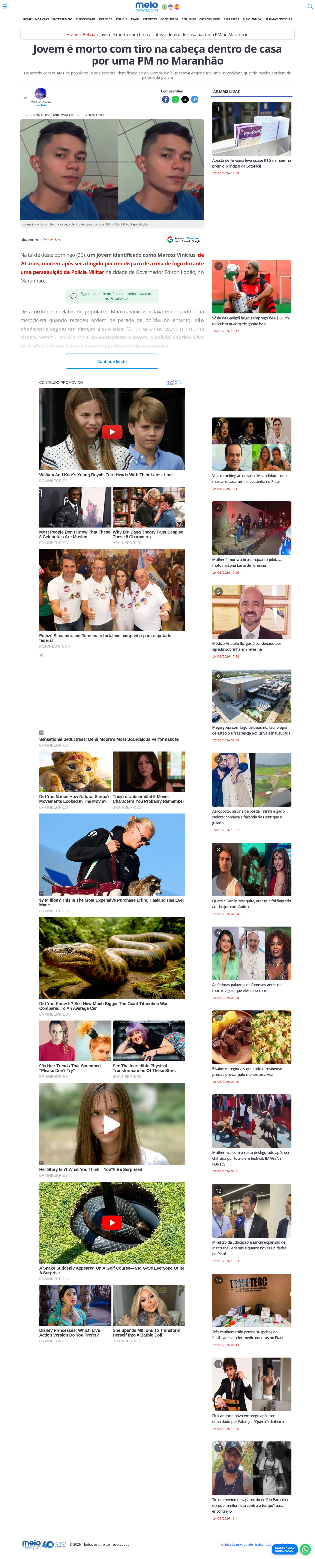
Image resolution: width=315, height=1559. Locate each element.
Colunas (189, 19)
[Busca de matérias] (310, 7)
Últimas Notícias (278, 19)
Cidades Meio (209, 19)
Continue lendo (112, 361)
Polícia (122, 19)
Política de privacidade (237, 1544)
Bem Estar (231, 19)
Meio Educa (252, 19)
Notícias (42, 19)
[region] (251, 220)
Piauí (135, 19)
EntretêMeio (62, 19)
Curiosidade (86, 19)
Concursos (169, 19)
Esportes (150, 19)
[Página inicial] (146, 6)
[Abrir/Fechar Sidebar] (4, 6)
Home (27, 19)
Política (105, 19)
